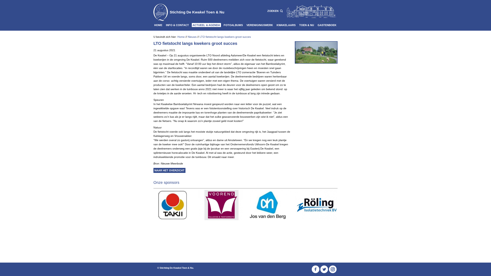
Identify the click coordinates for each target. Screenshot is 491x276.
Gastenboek (327, 25)
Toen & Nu (306, 25)
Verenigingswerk (259, 25)
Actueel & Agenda (206, 25)
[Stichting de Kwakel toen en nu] (310, 11)
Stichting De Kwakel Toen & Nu (197, 12)
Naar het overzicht (169, 170)
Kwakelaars (286, 25)
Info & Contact (177, 25)
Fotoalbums (233, 25)
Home (158, 25)
